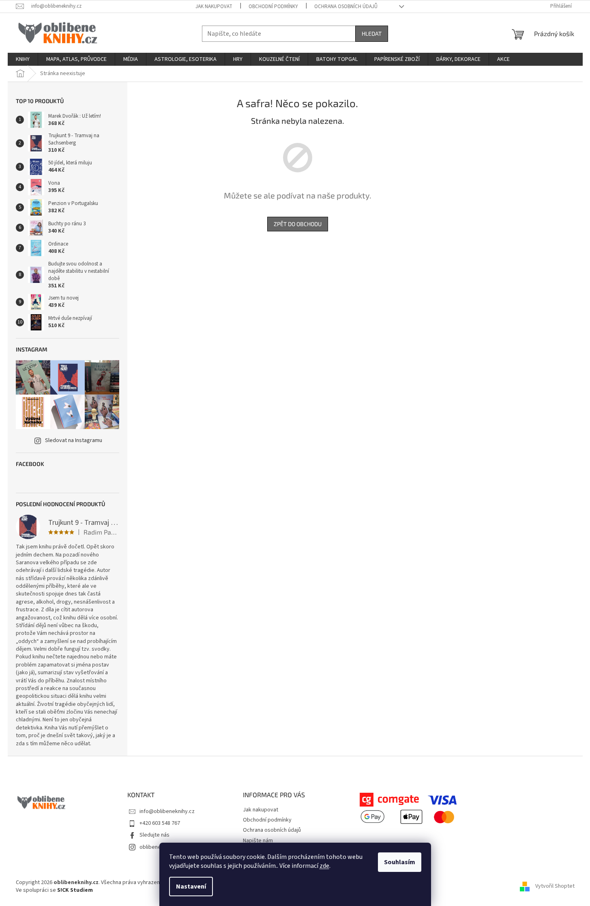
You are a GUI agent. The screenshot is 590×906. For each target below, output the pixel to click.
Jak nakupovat (213, 6)
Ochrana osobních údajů (346, 6)
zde (324, 865)
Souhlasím (399, 862)
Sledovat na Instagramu (73, 440)
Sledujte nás (154, 835)
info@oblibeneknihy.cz (167, 811)
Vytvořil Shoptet (555, 886)
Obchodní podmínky (273, 6)
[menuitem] (23, 59)
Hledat (372, 33)
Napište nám (258, 841)
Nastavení (191, 886)
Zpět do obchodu (298, 223)
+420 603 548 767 (159, 823)
